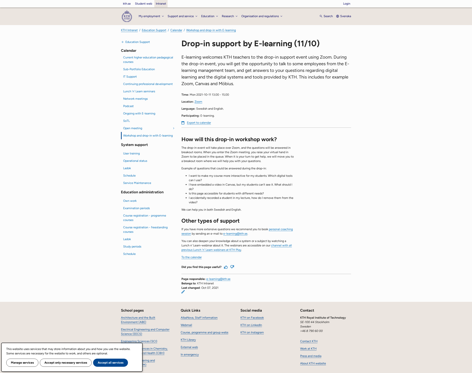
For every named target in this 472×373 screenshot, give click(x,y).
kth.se (127, 3)
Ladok (127, 168)
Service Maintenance (137, 183)
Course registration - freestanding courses (145, 229)
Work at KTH (308, 348)
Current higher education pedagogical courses (148, 60)
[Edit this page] (183, 291)
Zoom (198, 101)
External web (189, 347)
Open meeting (132, 128)
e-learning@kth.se (235, 233)
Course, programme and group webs (204, 332)
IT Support (130, 76)
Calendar (176, 30)
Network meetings (135, 98)
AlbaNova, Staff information (199, 317)
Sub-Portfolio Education (139, 69)
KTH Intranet (129, 30)
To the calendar (191, 257)
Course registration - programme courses (144, 218)
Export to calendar (199, 122)
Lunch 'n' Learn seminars (139, 91)
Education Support (154, 30)
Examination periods (136, 208)
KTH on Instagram (252, 332)
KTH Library (188, 339)
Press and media (310, 356)
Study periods (132, 246)
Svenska (345, 16)
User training (131, 153)
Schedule (129, 175)
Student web (143, 3)
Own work (130, 201)
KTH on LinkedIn (251, 325)
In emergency (190, 354)
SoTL (126, 121)
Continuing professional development (148, 84)
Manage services (22, 362)
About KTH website (313, 363)
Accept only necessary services (65, 362)
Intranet (161, 3)
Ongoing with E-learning (139, 113)
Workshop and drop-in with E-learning (211, 30)
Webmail (186, 325)
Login (346, 3)
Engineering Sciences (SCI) (139, 341)
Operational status (135, 161)
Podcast (128, 106)
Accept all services (110, 362)
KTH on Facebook (252, 317)
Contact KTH (308, 341)
